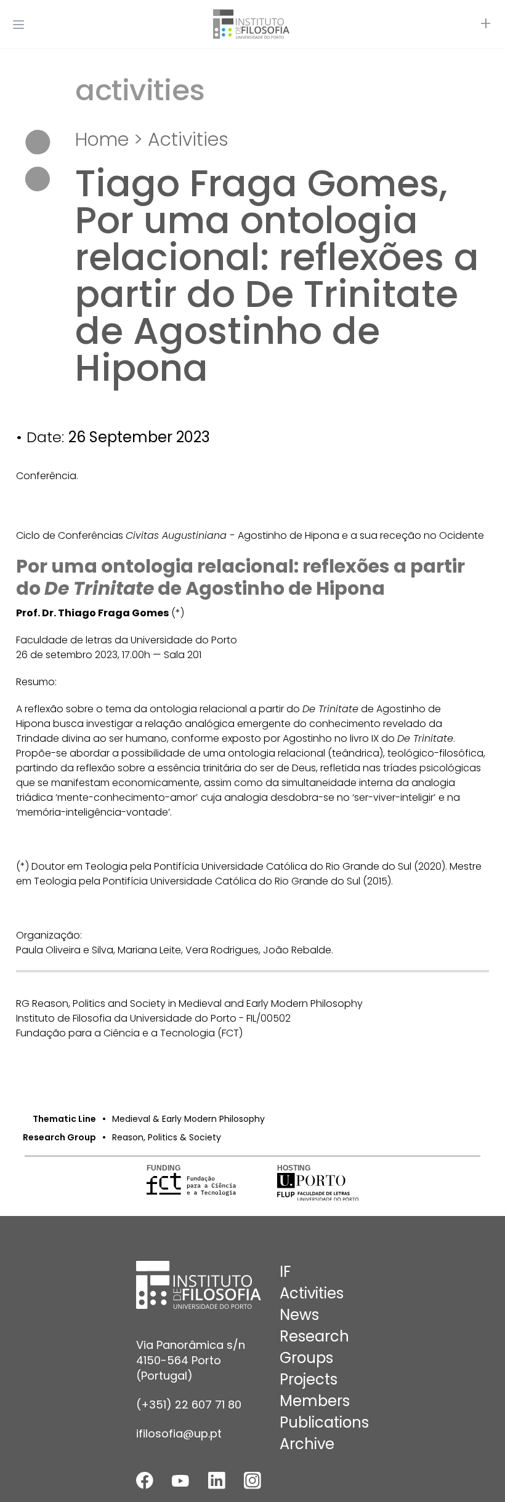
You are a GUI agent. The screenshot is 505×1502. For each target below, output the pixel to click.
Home (102, 139)
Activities (188, 139)
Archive (307, 1444)
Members (315, 1401)
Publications (324, 1422)
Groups (306, 1358)
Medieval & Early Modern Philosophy (188, 1119)
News (299, 1315)
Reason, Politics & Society (166, 1137)
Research (314, 1336)
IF (285, 1272)
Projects (308, 1379)
